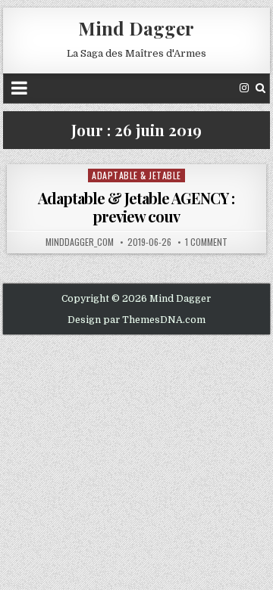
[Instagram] (244, 88)
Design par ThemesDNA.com (136, 320)
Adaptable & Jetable (136, 175)
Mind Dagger (136, 28)
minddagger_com (80, 242)
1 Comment (206, 242)
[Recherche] (260, 88)
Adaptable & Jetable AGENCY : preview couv (136, 207)
